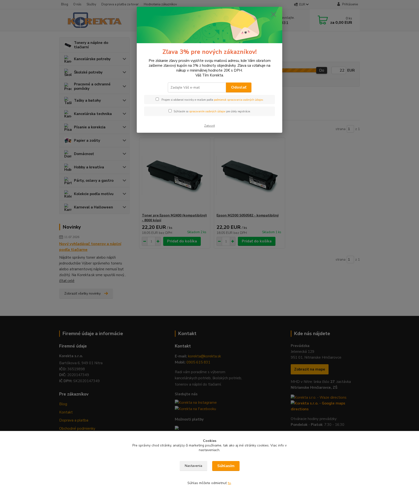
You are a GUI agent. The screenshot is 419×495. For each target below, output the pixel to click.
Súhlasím (225, 466)
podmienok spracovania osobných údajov (238, 100)
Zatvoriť (209, 126)
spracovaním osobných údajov (207, 111)
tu (229, 483)
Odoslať (238, 87)
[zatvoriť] (273, 14)
